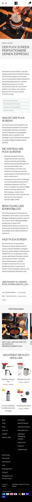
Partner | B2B (6, 437)
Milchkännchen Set (23, 379)
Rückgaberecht (7, 469)
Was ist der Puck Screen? (10, 100)
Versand (5, 472)
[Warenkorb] (29, 3)
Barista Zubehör (7, 43)
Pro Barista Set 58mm (24, 406)
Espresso (21, 446)
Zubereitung (22, 296)
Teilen (4, 300)
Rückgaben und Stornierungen (7, 477)
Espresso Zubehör (24, 427)
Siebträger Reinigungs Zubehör (21, 436)
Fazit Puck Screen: (8, 110)
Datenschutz (6, 462)
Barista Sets (22, 442)
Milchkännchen (23, 430)
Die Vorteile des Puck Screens (11, 104)
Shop (3, 423)
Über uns (5, 430)
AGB (3, 465)
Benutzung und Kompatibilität (11, 107)
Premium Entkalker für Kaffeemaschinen (8, 407)
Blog (3, 427)
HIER (4, 282)
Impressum (6, 458)
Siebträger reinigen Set (8, 380)
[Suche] (6, 3)
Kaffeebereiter (22, 449)
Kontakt (4, 434)
